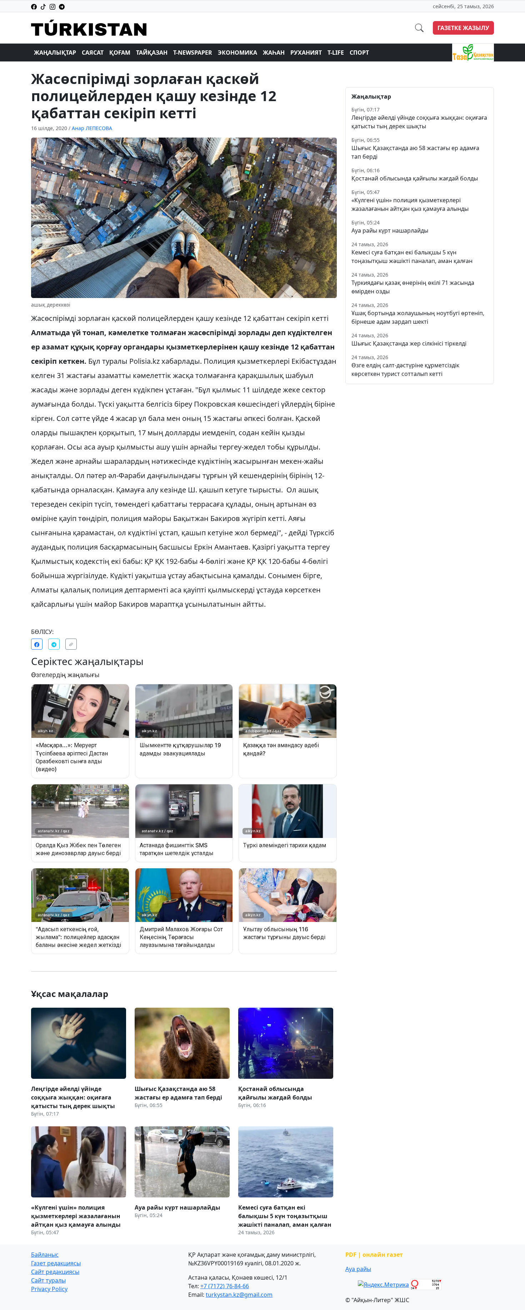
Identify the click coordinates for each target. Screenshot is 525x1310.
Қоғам (119, 52)
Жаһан (274, 52)
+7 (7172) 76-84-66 (224, 1286)
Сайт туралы (48, 1280)
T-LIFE (336, 52)
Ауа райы (358, 1269)
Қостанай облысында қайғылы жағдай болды (414, 178)
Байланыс (45, 1255)
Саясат (93, 52)
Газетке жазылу (463, 28)
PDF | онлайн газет (374, 1255)
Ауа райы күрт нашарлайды (389, 230)
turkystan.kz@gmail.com (239, 1295)
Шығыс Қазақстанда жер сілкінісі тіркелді (408, 343)
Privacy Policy (49, 1289)
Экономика (237, 52)
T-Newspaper (192, 52)
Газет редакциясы (56, 1263)
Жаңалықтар (55, 52)
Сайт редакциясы (55, 1272)
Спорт (359, 52)
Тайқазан (152, 52)
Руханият (306, 52)
